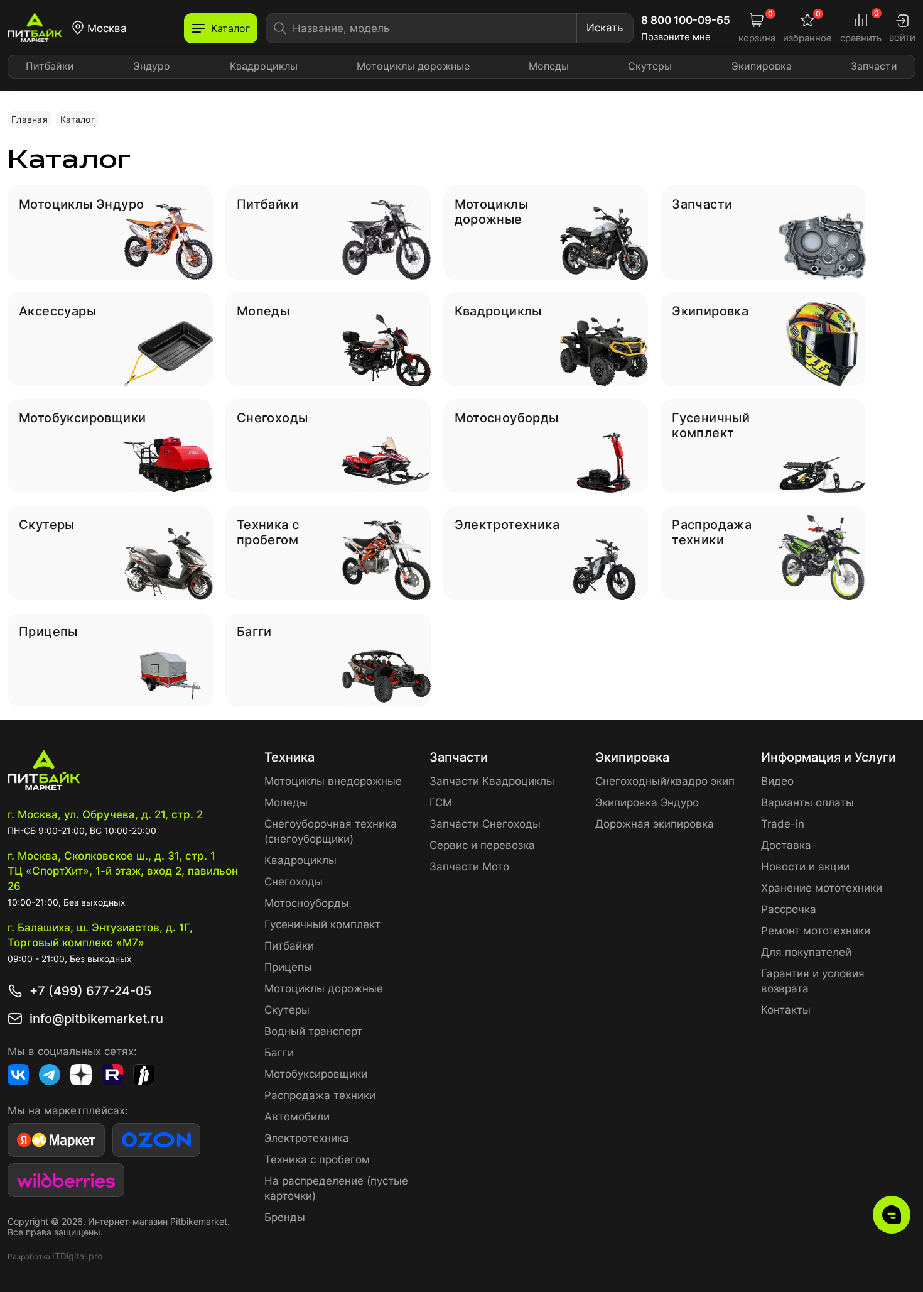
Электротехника (306, 1138)
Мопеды (549, 66)
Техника (289, 757)
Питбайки (50, 66)
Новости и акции (805, 866)
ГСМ (440, 802)
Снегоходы (293, 881)
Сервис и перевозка (482, 845)
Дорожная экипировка (654, 824)
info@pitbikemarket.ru (96, 1018)
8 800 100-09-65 (685, 20)
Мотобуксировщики (315, 1074)
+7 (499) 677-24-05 (90, 991)
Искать (604, 27)
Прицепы (288, 967)
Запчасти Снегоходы (485, 824)
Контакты (786, 1010)
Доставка (786, 845)
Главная (29, 119)
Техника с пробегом (317, 1159)
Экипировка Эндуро (647, 802)
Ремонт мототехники (815, 930)
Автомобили (297, 1116)
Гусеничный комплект (322, 924)
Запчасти (874, 66)
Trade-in (782, 824)
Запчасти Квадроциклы (491, 781)
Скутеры (650, 66)
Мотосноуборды (306, 903)
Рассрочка (788, 909)
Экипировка (761, 66)
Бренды (284, 1217)
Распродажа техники (319, 1095)
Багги (279, 1052)
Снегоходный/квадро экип (665, 781)
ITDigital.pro (77, 1256)
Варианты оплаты (807, 802)
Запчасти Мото (469, 866)
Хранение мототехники (821, 888)
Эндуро (151, 66)
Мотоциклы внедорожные (333, 781)
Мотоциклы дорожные (413, 66)
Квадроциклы (264, 66)
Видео (777, 781)
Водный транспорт (313, 1031)
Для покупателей (806, 952)
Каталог (77, 119)
